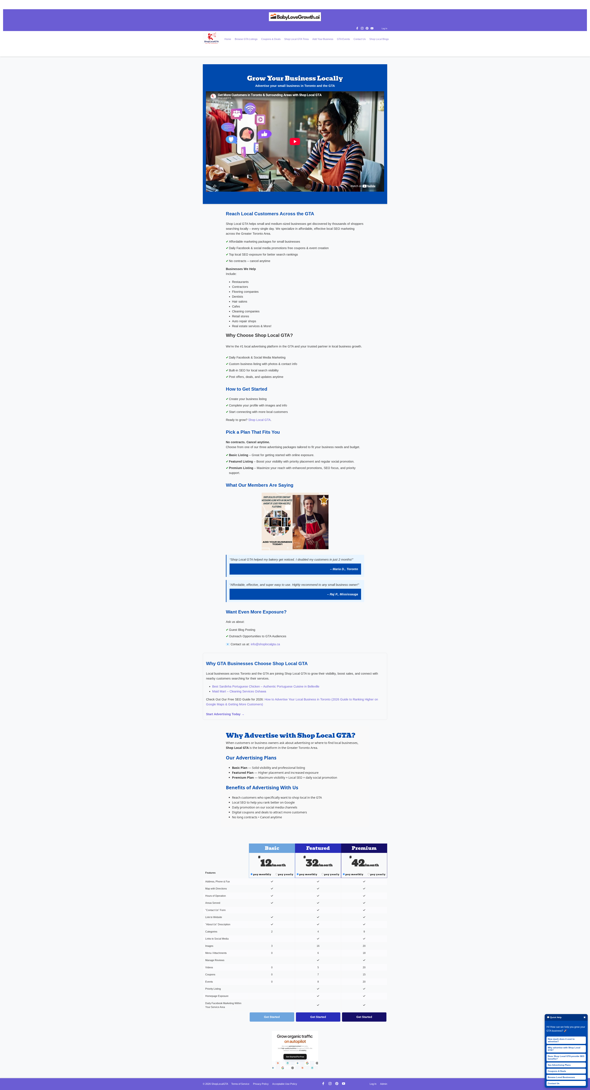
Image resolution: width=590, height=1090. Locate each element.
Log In (384, 28)
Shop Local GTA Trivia (296, 39)
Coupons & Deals (557, 1071)
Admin (383, 1084)
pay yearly (285, 874)
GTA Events (343, 39)
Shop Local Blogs (379, 39)
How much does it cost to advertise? (561, 1040)
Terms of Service (240, 1084)
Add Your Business (322, 39)
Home (227, 39)
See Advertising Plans (559, 1065)
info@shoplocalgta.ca (265, 644)
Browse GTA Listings (246, 39)
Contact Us (553, 1083)
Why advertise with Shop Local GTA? (564, 1048)
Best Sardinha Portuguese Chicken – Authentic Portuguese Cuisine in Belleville (265, 686)
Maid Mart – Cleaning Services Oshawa (239, 691)
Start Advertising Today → (225, 714)
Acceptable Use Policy (284, 1084)
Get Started (272, 1017)
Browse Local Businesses (561, 1077)
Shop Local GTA (259, 420)
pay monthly (262, 874)
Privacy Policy (261, 1084)
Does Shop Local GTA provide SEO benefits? (566, 1057)
